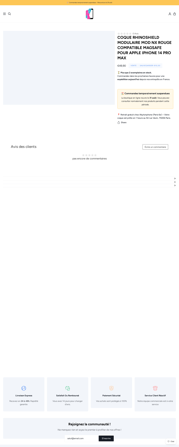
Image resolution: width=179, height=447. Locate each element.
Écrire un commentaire (155, 147)
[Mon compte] (168, 13)
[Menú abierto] (3, 13)
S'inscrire (106, 438)
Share (123, 122)
